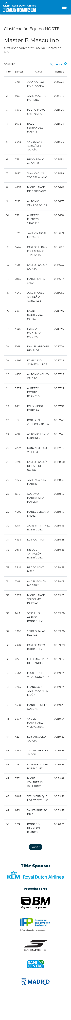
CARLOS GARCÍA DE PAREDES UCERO (37, 466)
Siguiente (57, 64)
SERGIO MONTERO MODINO (34, 332)
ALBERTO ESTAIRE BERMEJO (33, 392)
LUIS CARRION (36, 539)
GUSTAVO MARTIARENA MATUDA (35, 497)
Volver (36, 846)
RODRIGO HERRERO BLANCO (33, 828)
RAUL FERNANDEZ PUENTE (35, 127)
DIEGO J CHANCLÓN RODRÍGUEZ (35, 553)
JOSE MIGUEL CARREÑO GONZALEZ (35, 296)
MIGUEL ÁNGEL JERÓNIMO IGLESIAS (36, 599)
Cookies (29, 1009)
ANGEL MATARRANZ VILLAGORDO (35, 722)
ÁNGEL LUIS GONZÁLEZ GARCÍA (34, 145)
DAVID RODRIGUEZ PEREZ (35, 314)
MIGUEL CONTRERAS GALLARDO (35, 782)
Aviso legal (17, 1009)
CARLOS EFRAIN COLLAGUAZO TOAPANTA (37, 251)
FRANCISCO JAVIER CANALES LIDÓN (37, 690)
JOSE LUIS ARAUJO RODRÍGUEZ (35, 617)
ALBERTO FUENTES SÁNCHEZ (33, 219)
